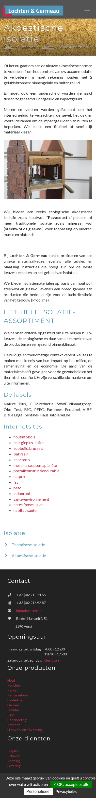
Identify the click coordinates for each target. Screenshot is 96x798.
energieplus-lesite (29, 442)
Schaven (13, 756)
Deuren (13, 705)
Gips (11, 715)
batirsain (21, 454)
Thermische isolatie (28, 544)
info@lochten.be (29, 610)
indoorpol (22, 493)
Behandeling (17, 720)
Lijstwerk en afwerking (24, 730)
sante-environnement (31, 499)
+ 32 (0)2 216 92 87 (31, 603)
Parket (12, 690)
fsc (16, 482)
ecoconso (22, 459)
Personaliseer (38, 791)
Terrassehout (18, 695)
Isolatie (48, 47)
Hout (11, 680)
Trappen (13, 725)
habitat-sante (25, 510)
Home (8, 47)
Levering (14, 766)
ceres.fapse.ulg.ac (28, 504)
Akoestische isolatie (28, 555)
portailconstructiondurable (36, 470)
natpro (19, 476)
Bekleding (15, 700)
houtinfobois (24, 436)
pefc (17, 487)
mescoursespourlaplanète (35, 465)
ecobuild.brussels (28, 448)
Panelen (13, 685)
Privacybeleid (66, 791)
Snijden (13, 751)
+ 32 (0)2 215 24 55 (31, 595)
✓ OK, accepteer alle (71, 784)
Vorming (13, 761)
